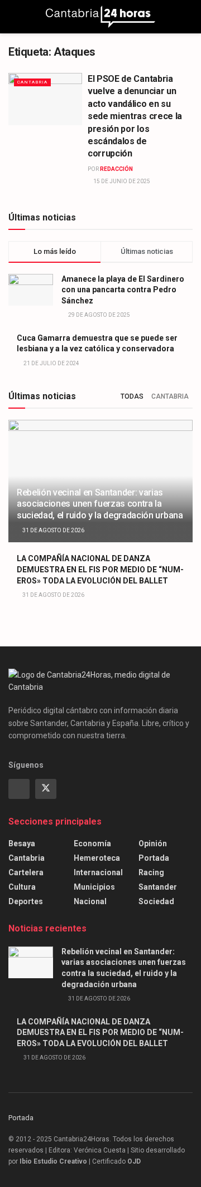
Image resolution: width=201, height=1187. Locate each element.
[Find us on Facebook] (19, 789)
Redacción (116, 169)
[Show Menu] (13, 16)
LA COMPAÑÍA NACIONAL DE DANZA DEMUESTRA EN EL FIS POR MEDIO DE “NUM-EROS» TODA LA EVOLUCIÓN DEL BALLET (100, 569)
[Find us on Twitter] (45, 789)
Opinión (152, 843)
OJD (134, 1161)
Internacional (98, 872)
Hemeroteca (97, 858)
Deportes (25, 901)
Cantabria (32, 82)
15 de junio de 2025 (121, 181)
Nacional (90, 901)
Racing (151, 872)
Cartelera (26, 872)
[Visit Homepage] (100, 17)
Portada (153, 858)
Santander (157, 886)
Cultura (22, 886)
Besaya (21, 843)
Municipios (94, 886)
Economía (92, 843)
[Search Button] (188, 16)
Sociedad (156, 901)
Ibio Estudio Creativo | (55, 1161)
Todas (132, 396)
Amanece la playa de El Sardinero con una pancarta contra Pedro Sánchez (122, 289)
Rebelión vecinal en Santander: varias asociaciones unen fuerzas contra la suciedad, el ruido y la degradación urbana (100, 504)
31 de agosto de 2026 (52, 530)
